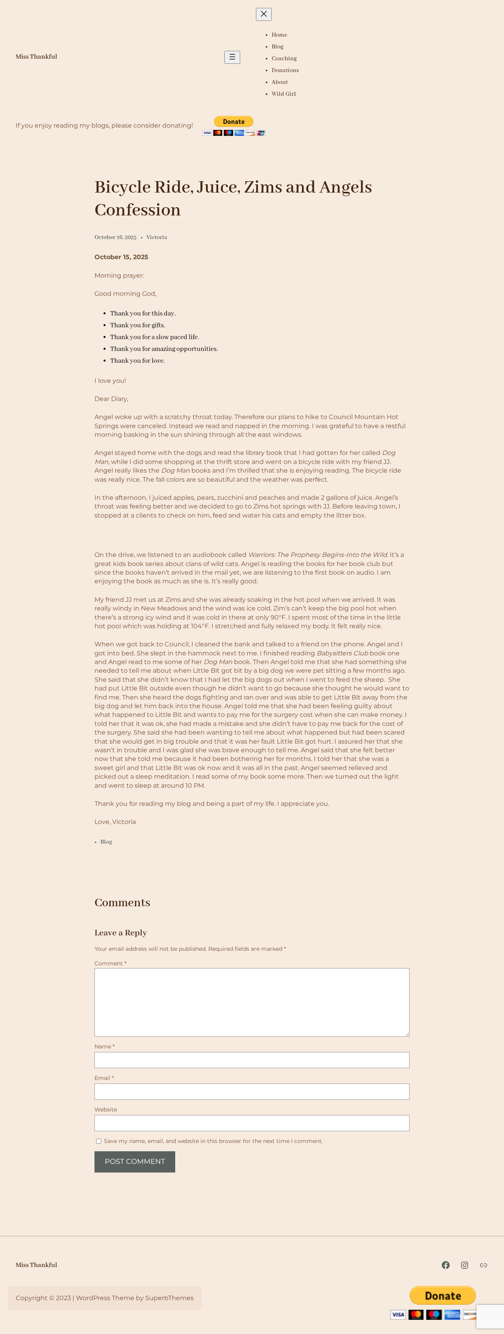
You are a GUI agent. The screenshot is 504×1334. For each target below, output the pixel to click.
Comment (110, 963)
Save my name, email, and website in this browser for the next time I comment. (213, 1141)
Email (104, 1078)
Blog (106, 842)
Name (104, 1046)
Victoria (156, 237)
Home (279, 35)
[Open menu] (232, 57)
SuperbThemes (169, 1298)
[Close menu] (264, 14)
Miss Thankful (36, 57)
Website (105, 1109)
